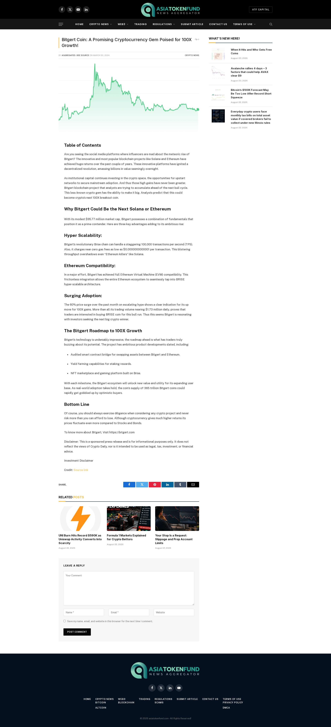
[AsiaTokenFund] (170, 9)
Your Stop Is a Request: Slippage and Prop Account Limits (174, 539)
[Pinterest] (46, 174)
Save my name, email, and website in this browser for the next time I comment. (110, 621)
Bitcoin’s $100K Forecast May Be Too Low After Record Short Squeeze (251, 93)
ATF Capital (260, 9)
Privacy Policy (233, 702)
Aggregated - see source (75, 55)
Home (79, 24)
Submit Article (192, 24)
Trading (140, 24)
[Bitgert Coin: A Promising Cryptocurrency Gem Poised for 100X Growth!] (129, 98)
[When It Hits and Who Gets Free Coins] (218, 54)
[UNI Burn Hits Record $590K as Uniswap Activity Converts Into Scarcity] (80, 518)
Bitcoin (100, 702)
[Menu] (61, 24)
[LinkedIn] (46, 165)
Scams (159, 702)
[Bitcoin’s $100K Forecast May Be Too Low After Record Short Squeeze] (218, 94)
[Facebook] (46, 147)
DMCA (226, 707)
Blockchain (126, 702)
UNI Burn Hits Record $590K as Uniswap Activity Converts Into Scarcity (80, 539)
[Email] (46, 183)
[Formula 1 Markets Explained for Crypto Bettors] (129, 518)
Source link (81, 470)
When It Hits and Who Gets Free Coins (251, 51)
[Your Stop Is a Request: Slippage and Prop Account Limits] (177, 518)
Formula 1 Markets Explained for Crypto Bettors (126, 537)
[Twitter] (46, 156)
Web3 (121, 24)
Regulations (162, 24)
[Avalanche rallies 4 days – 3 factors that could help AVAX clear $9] (218, 72)
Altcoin (100, 707)
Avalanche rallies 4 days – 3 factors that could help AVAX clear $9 (249, 72)
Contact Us (218, 24)
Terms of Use (242, 24)
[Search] (270, 24)
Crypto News (99, 24)
